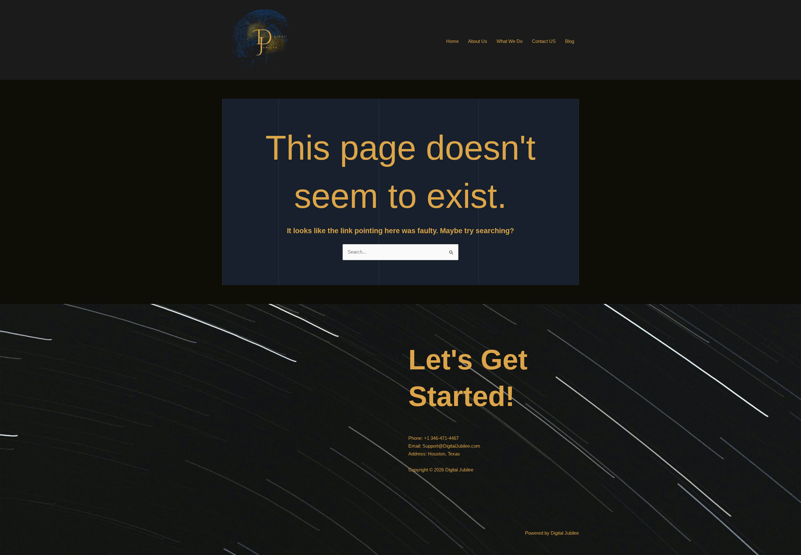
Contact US (544, 41)
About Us (477, 41)
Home (452, 41)
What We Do (510, 41)
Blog (569, 41)
